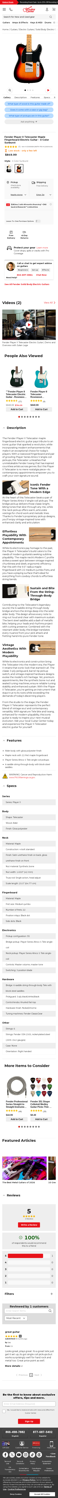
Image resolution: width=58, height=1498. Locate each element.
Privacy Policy (29, 1480)
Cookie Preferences (17, 1489)
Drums (48, 22)
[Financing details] (51, 204)
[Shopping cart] (54, 9)
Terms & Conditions (20, 1462)
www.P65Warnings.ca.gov (22, 777)
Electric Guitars (26, 29)
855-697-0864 (25, 275)
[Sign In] (47, 9)
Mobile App (51, 1448)
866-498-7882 (15, 1432)
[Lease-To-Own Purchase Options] (38, 221)
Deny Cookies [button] (16, 1494)
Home (5, 29)
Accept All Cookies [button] (42, 1494)
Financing (36, 1448)
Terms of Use (7, 1462)
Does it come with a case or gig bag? (29, 110)
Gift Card (6, 1448)
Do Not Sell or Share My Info (24, 1469)
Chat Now (41, 275)
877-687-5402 (43, 1432)
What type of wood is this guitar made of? (29, 104)
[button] (29, 428)
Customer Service (21, 1448)
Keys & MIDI (36, 22)
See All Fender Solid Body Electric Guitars (27, 284)
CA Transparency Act (10, 1469)
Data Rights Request (36, 1469)
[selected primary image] (29, 59)
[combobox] (16, 1318)
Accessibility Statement (47, 1462)
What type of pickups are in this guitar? (29, 115)
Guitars (6, 22)
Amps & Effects (20, 22)
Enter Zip (40, 195)
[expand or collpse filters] (51, 1294)
